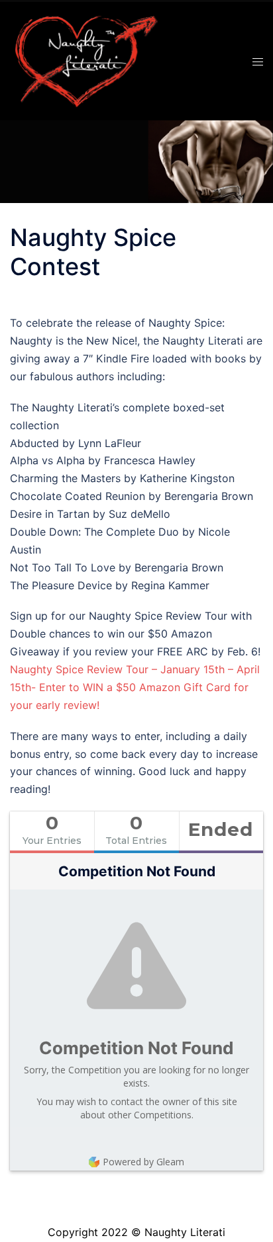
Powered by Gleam (143, 1161)
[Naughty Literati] (85, 59)
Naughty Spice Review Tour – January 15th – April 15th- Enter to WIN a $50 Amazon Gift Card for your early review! (135, 687)
